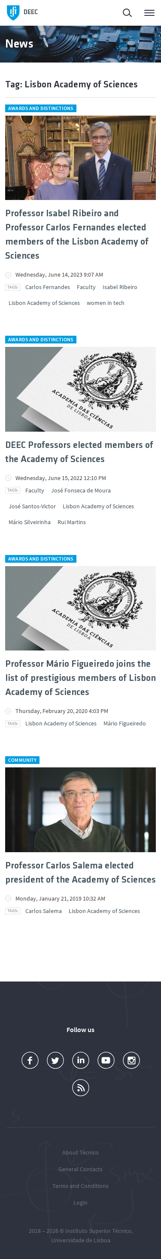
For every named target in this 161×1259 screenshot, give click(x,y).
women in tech (106, 303)
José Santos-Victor (32, 506)
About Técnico (80, 1152)
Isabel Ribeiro (120, 287)
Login (80, 1202)
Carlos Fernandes (47, 287)
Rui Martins (72, 522)
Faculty (86, 287)
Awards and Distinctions (40, 108)
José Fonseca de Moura (81, 490)
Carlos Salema (43, 911)
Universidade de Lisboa (80, 1240)
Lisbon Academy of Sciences (44, 303)
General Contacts (80, 1169)
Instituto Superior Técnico (98, 1231)
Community (22, 760)
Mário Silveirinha (30, 522)
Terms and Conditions (80, 1186)
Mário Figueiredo (124, 723)
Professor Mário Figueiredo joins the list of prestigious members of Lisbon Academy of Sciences (80, 678)
